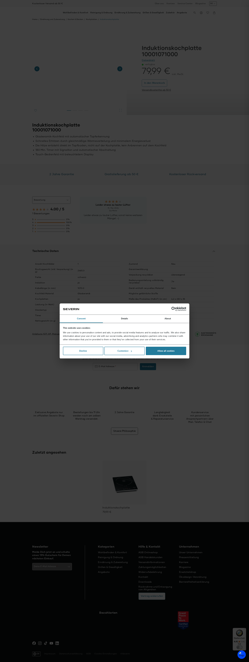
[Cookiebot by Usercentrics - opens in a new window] (173, 309)
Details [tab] (124, 318)
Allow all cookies (166, 351)
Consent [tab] (81, 318)
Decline (83, 351)
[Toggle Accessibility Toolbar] (241, 654)
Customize (122, 351)
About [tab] (168, 318)
